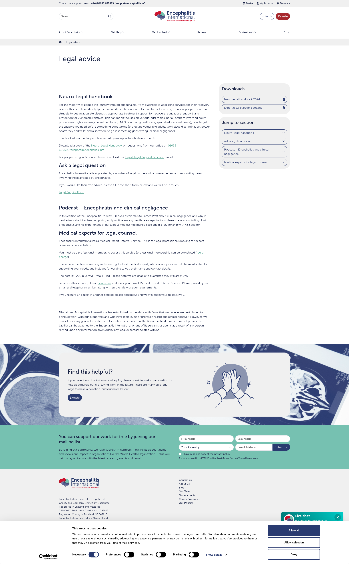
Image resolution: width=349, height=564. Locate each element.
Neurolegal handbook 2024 (242, 99)
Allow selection (294, 542)
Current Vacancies (189, 499)
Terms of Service (245, 458)
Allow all (293, 530)
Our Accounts (187, 495)
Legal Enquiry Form (71, 192)
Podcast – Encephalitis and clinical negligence (246, 152)
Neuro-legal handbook (239, 133)
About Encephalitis (69, 32)
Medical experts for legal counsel (245, 162)
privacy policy (222, 454)
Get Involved (159, 32)
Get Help (116, 32)
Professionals (246, 32)
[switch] (129, 554)
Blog (181, 487)
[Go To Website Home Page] (175, 16)
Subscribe (281, 447)
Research (202, 32)
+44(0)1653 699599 (102, 3)
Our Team (184, 491)
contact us (104, 283)
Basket (249, 3)
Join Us (267, 16)
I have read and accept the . (207, 454)
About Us (184, 483)
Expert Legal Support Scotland (144, 157)
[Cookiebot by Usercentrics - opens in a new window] (48, 557)
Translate (284, 3)
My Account (266, 3)
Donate (283, 16)
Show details (214, 554)
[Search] (109, 16)
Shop (287, 32)
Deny (294, 554)
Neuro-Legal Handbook (106, 145)
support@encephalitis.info (131, 3)
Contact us (185, 480)
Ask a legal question (237, 141)
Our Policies (186, 502)
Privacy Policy (228, 458)
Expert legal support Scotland (243, 107)
